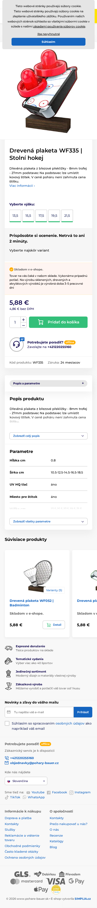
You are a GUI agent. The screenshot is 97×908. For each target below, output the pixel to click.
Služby (10, 829)
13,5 (15, 215)
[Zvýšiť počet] (23, 319)
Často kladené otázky (21, 851)
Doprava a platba (18, 818)
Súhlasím (48, 41)
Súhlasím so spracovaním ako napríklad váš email (52, 726)
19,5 (54, 215)
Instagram (83, 792)
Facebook (59, 792)
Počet (15, 322)
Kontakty (12, 824)
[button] (48, 436)
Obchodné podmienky (22, 846)
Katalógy (56, 841)
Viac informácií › (22, 185)
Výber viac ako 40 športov (34, 663)
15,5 (28, 215)
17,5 (41, 215)
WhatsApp (36, 797)
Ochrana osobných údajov (25, 857)
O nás (54, 829)
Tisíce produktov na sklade (34, 650)
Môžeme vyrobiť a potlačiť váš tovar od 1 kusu (48, 688)
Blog (53, 847)
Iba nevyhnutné (48, 34)
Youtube (38, 792)
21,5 (67, 215)
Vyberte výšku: (22, 204)
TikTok (15, 797)
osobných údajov (70, 723)
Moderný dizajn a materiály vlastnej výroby (46, 675)
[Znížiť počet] (23, 325)
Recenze (56, 835)
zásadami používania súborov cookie (59, 26)
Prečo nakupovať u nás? (68, 824)
